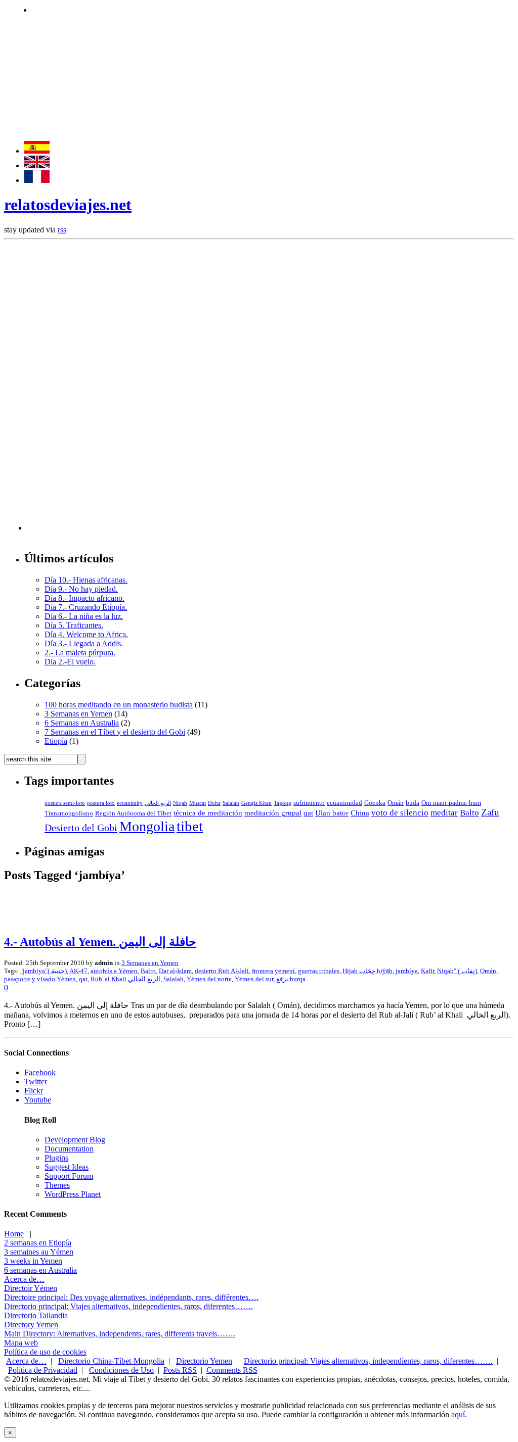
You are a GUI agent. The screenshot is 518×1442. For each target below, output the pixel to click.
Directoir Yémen (30, 1288)
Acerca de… (24, 1279)
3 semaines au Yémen (38, 1251)
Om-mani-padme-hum (451, 802)
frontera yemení (273, 971)
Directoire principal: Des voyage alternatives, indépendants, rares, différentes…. (131, 1297)
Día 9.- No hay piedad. (81, 589)
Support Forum (69, 1176)
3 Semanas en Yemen (78, 713)
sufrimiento (309, 802)
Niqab (180, 803)
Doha (214, 803)
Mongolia (147, 826)
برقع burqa (291, 979)
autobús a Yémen (114, 971)
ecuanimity (130, 803)
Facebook (40, 1072)
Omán (395, 802)
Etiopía (56, 741)
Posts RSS (180, 1370)
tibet (190, 826)
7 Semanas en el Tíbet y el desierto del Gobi (115, 732)
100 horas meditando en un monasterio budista (119, 704)
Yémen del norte (209, 979)
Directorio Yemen (204, 1361)
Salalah (231, 803)
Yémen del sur (254, 979)
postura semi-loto (65, 803)
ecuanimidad (344, 802)
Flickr (33, 1090)
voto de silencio (399, 813)
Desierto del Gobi (81, 827)
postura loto (101, 803)
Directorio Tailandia (36, 1315)
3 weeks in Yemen (33, 1261)
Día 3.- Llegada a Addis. (84, 643)
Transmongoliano (69, 813)
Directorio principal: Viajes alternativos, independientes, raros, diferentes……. (128, 1306)
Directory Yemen (31, 1324)
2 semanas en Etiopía (37, 1242)
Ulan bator (332, 813)
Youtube (37, 1099)
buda (412, 802)
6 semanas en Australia (40, 1270)
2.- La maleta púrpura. (80, 652)
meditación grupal (272, 813)
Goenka (374, 802)
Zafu (490, 812)
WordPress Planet (73, 1194)
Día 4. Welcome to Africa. (86, 634)
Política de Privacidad (42, 1370)
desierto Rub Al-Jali (222, 971)
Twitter (35, 1081)
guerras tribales (318, 971)
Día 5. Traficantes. (74, 625)
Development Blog (75, 1139)
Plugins (56, 1157)
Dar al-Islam (175, 971)
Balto (469, 813)
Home (14, 1233)
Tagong (282, 803)
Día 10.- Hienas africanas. (86, 579)
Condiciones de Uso (121, 1370)
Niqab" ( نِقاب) (457, 971)
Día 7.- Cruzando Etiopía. (86, 607)
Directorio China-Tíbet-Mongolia (111, 1361)
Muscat (197, 803)
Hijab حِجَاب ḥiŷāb (367, 971)
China (360, 813)
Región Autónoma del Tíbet (133, 813)
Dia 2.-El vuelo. (70, 661)
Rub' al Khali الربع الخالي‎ (125, 979)
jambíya (407, 971)
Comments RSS (231, 1370)
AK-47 (78, 971)
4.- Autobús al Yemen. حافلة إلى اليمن (100, 941)
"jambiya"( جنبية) (43, 971)
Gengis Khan (256, 803)
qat (308, 813)
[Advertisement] (216, 9)
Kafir (427, 971)
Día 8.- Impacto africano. (84, 598)
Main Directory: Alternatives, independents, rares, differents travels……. (119, 1333)
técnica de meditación (208, 813)
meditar (444, 813)
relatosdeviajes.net (68, 205)
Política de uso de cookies (45, 1352)
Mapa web (21, 1342)
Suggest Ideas (67, 1167)
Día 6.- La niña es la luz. (84, 616)
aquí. (459, 1414)
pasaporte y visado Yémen (40, 979)
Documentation (69, 1148)
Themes (57, 1185)
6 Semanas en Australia (82, 722)
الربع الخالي (158, 803)
